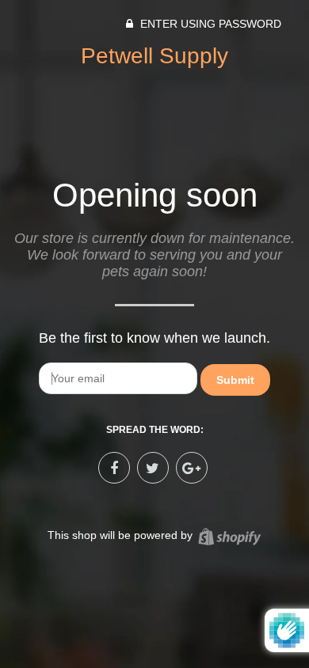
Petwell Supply (154, 56)
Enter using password (209, 23)
